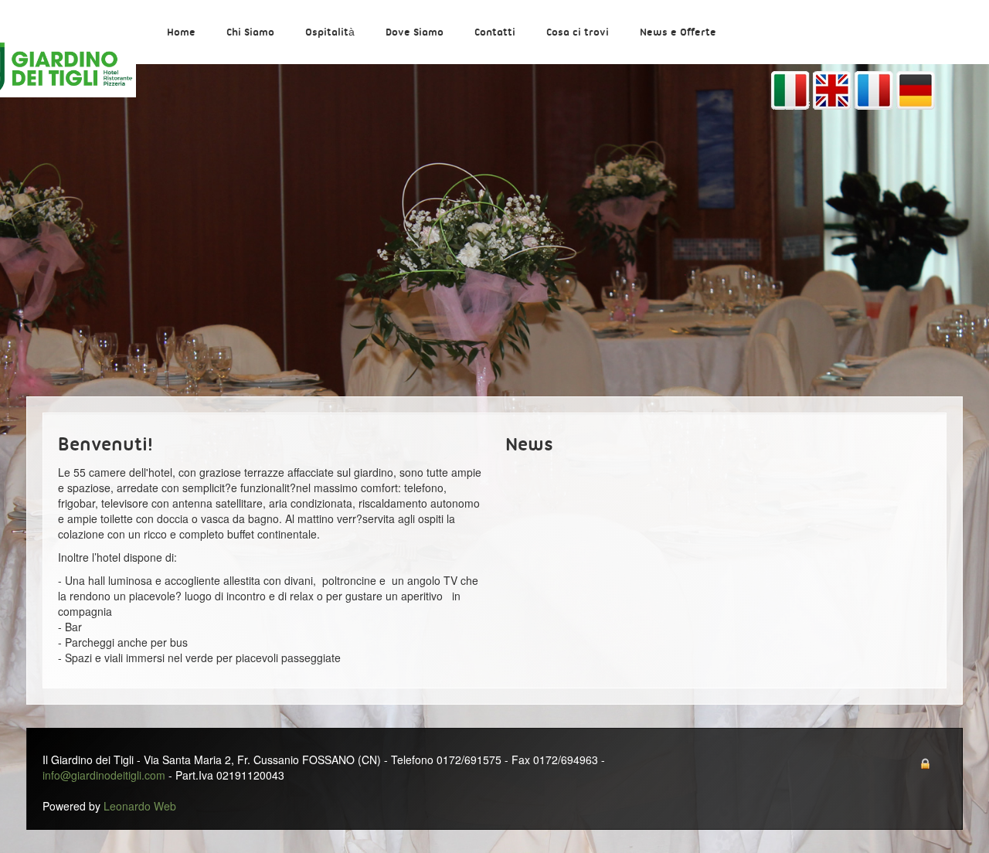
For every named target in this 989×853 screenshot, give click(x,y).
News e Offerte (678, 33)
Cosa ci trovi (577, 33)
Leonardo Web (140, 806)
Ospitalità (330, 33)
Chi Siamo (250, 33)
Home (181, 33)
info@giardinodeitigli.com (103, 775)
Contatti (494, 33)
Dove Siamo (415, 33)
